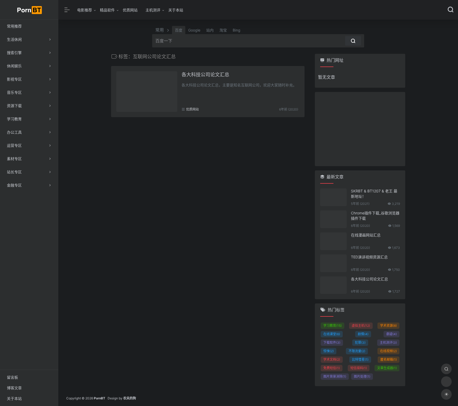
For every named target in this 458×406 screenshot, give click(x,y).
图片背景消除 (334, 376)
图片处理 (362, 376)
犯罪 (360, 343)
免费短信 (331, 368)
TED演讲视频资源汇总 (369, 257)
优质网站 (130, 10)
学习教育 (332, 326)
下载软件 (331, 343)
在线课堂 (331, 334)
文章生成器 (387, 368)
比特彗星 (360, 359)
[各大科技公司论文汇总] (146, 91)
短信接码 (358, 368)
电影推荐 (84, 10)
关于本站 (175, 10)
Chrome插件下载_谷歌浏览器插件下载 (375, 215)
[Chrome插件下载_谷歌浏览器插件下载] (333, 219)
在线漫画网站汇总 (366, 235)
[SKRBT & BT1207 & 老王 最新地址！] (333, 197)
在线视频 (388, 351)
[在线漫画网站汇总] (333, 241)
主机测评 (153, 10)
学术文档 (331, 359)
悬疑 (391, 334)
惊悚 (328, 351)
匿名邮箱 (388, 359)
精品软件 (107, 10)
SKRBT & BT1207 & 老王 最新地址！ (374, 193)
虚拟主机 (361, 326)
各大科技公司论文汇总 (205, 74)
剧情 (363, 334)
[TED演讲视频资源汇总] (333, 263)
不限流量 (357, 351)
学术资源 (388, 326)
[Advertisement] (360, 129)
